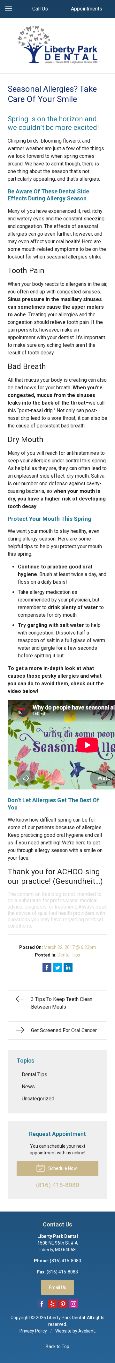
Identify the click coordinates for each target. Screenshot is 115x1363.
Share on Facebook (46, 967)
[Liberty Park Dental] (57, 45)
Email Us (57, 1287)
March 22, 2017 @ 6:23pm (70, 947)
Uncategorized (38, 1099)
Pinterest (62, 1303)
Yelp (52, 1303)
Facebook (41, 1303)
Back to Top (57, 1346)
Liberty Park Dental (66, 1317)
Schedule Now (62, 1168)
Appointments (86, 9)
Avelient (86, 1330)
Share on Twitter (57, 967)
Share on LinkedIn (68, 967)
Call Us (40, 9)
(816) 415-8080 (65, 1260)
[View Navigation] (10, 9)
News (28, 1087)
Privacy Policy (33, 1330)
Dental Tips (68, 954)
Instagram (73, 1303)
